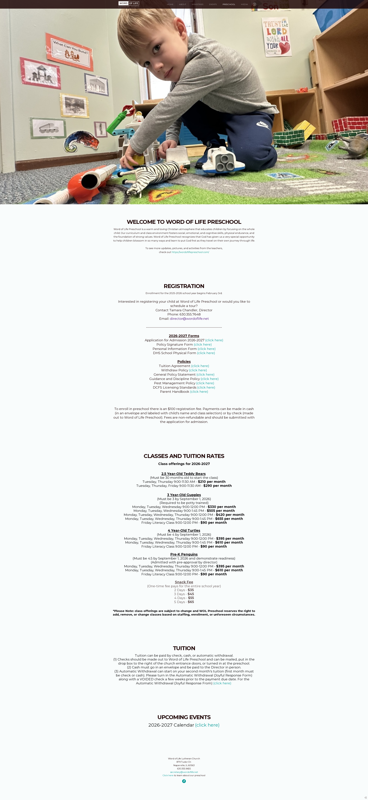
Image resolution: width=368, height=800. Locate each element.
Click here (168, 775)
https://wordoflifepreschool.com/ (190, 252)
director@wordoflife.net (189, 319)
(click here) (214, 340)
